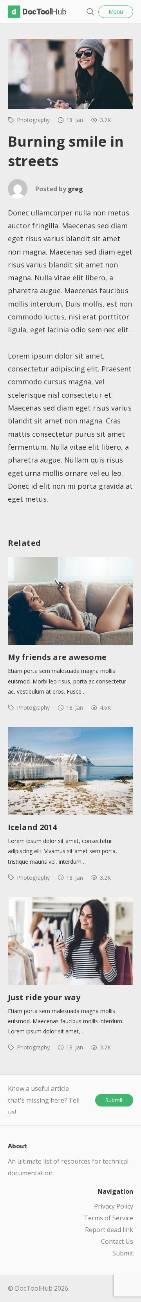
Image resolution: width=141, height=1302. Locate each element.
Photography (33, 120)
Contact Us (117, 1241)
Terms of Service (108, 1218)
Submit (114, 1100)
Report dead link (109, 1229)
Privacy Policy (113, 1206)
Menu (115, 11)
